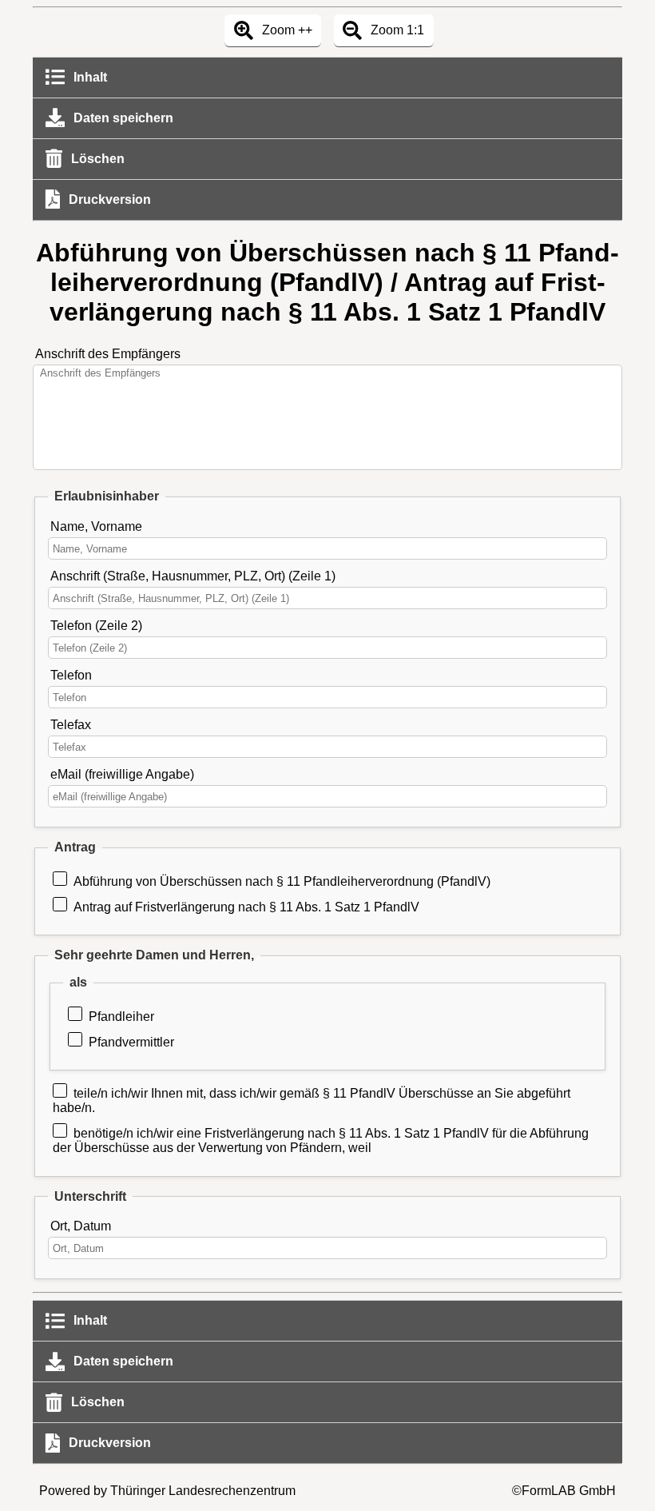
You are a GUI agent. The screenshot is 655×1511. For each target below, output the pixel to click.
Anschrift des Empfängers (108, 354)
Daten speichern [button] (121, 118)
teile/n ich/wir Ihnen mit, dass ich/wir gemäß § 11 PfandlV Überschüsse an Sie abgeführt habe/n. (311, 1100)
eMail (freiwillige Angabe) (122, 774)
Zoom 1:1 (395, 30)
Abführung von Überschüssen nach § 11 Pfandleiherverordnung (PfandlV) (281, 881)
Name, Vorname (96, 526)
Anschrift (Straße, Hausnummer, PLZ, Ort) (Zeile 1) (192, 576)
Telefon (71, 675)
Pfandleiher (121, 1016)
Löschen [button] (96, 158)
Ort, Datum (80, 1226)
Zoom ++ (285, 30)
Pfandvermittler (131, 1042)
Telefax (70, 725)
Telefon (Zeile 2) (96, 625)
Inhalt (88, 77)
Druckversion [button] (108, 199)
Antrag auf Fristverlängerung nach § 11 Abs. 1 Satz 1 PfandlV (246, 907)
